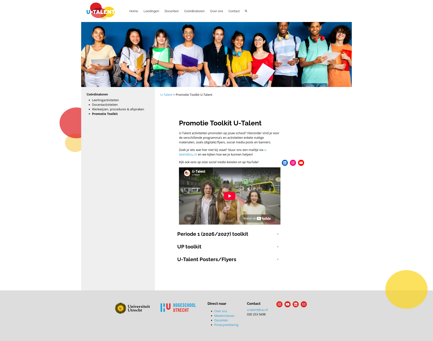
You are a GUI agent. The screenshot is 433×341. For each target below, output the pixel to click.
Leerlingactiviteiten (105, 100)
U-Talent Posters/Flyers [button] (206, 259)
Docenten (172, 11)
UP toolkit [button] (189, 247)
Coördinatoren (194, 11)
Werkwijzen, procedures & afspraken (118, 109)
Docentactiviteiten (105, 105)
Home (133, 11)
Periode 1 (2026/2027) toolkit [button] (212, 234)
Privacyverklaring (226, 325)
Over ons (216, 11)
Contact (234, 11)
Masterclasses (224, 316)
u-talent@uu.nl (257, 310)
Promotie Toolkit (105, 114)
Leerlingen (151, 11)
